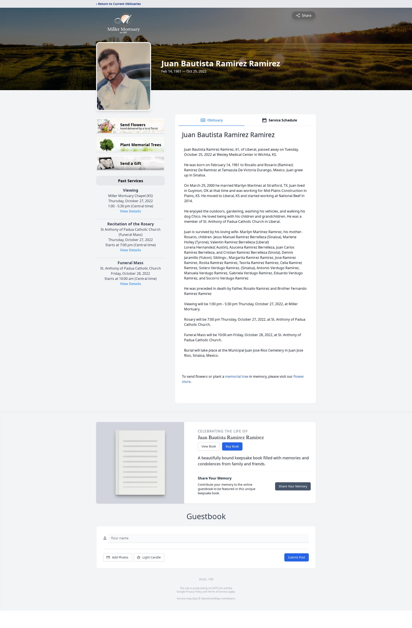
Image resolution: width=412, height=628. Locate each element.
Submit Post (296, 557)
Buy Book (232, 446)
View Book (208, 446)
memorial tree (236, 376)
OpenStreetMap (210, 598)
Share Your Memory (293, 486)
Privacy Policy (194, 591)
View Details (130, 211)
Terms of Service (218, 591)
